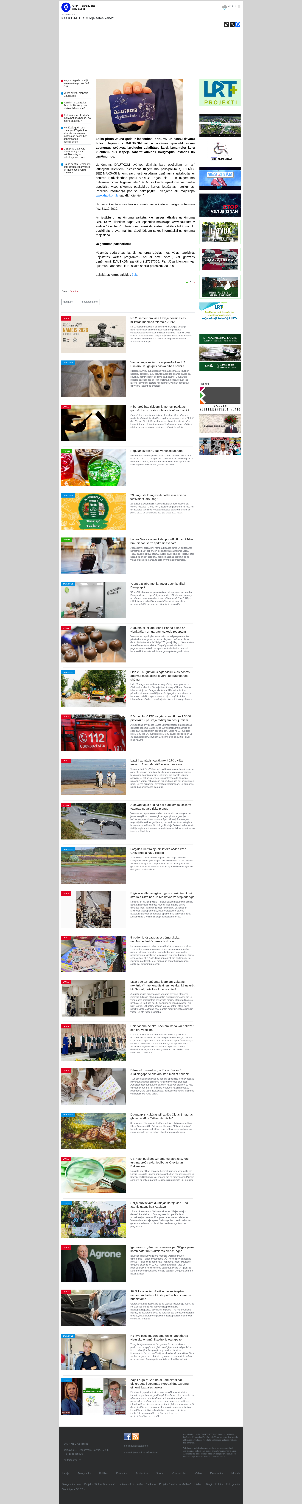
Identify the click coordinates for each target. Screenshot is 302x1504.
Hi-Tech (198, 1484)
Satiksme (151, 1484)
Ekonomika (216, 1473)
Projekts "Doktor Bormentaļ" (99, 1484)
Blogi (209, 1484)
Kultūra (219, 1484)
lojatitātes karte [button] (89, 301)
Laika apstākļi (126, 1484)
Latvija (65, 1473)
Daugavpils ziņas (71, 1484)
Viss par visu (179, 1473)
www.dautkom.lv (107, 195)
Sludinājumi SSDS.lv (74, 1489)
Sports (159, 1473)
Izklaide (235, 1473)
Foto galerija (233, 1484)
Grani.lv (74, 291)
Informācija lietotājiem (135, 1445)
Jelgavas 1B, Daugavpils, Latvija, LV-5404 (87, 1450)
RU (234, 6)
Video (198, 1473)
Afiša (140, 1484)
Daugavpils (84, 1473)
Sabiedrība (141, 1473)
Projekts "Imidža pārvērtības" (175, 1484)
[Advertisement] (151, 55)
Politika (103, 1473)
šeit (134, 274)
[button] (238, 6)
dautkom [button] (68, 301)
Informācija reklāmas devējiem (140, 1452)
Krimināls (121, 1473)
